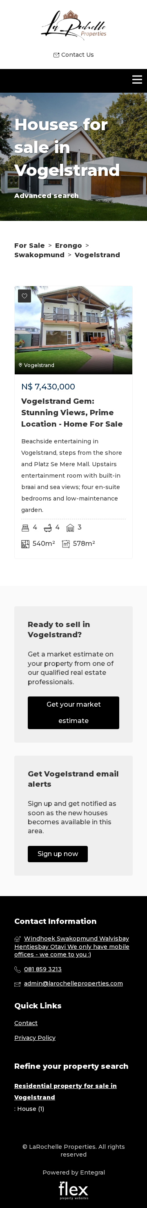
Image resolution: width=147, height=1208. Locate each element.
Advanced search (46, 196)
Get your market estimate (74, 713)
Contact (26, 1023)
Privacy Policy (35, 1037)
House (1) (30, 1108)
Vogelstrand (97, 255)
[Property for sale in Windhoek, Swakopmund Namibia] (73, 25)
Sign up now (58, 854)
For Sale (29, 245)
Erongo (68, 245)
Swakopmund (39, 255)
